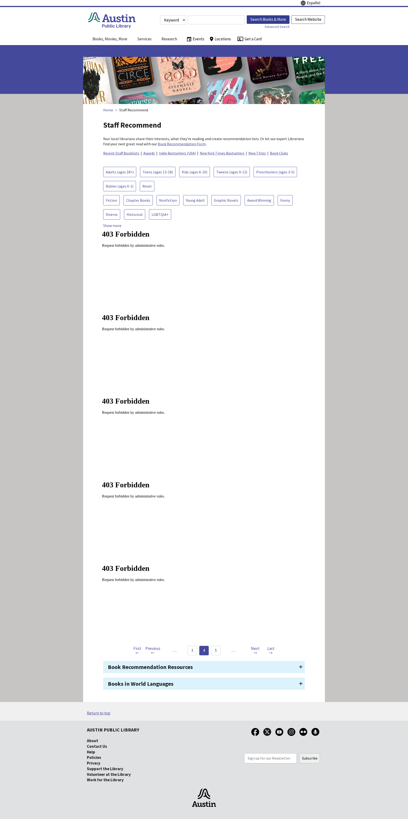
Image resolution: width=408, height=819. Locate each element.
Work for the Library (105, 779)
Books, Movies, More (110, 39)
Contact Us (97, 746)
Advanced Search (277, 27)
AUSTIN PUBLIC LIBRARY (113, 730)
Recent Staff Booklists (121, 153)
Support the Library (105, 768)
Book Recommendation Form (182, 144)
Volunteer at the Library (109, 774)
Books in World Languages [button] (141, 683)
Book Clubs (279, 153)
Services (144, 39)
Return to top (98, 713)
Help (91, 752)
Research (169, 39)
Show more (112, 225)
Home (108, 110)
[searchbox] (216, 19)
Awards (149, 153)
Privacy (93, 763)
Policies (94, 757)
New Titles (257, 153)
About (92, 740)
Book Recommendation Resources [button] (150, 667)
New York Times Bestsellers (222, 153)
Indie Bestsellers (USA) (177, 153)
